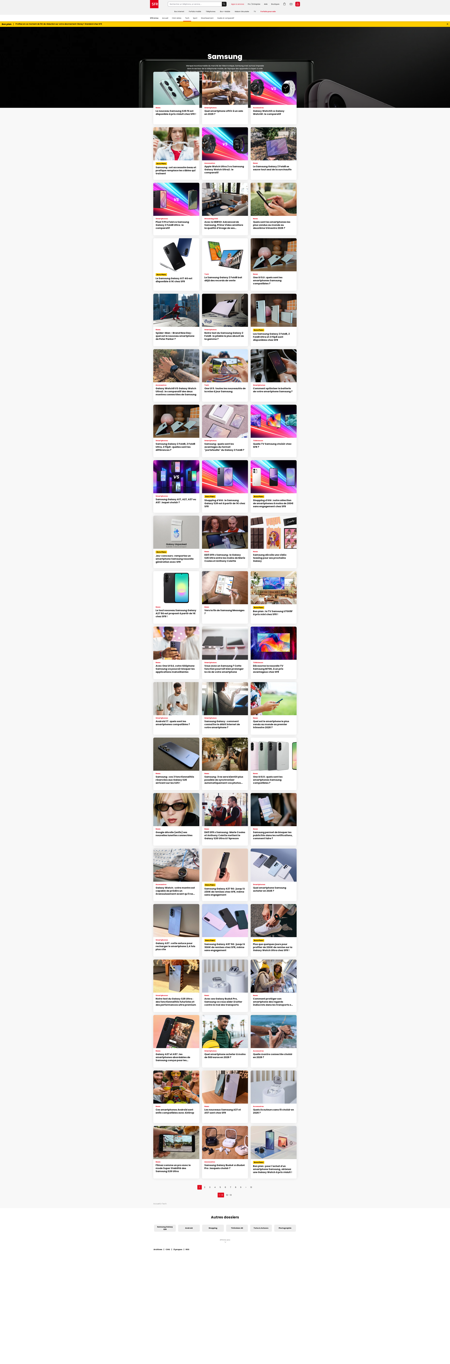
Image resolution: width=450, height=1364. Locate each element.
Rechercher (224, 4)
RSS (187, 1249)
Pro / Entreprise (254, 4)
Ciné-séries (176, 18)
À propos (177, 1249)
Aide (266, 4)
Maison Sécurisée (242, 11)
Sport (195, 18)
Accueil (165, 18)
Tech (187, 18)
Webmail (291, 4)
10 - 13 (229, 1195)
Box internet (179, 11)
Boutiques (275, 4)
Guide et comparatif (225, 18)
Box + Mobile (225, 11)
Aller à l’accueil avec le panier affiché (284, 4)
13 (251, 1187)
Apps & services (237, 4)
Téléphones (210, 11)
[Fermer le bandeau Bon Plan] (447, 24)
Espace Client (297, 4)
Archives (158, 1249)
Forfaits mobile (195, 11)
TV (255, 11)
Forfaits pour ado (268, 11)
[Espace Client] (297, 4)
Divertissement (207, 18)
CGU (168, 1249)
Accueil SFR (154, 4)
